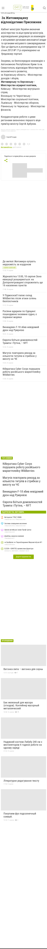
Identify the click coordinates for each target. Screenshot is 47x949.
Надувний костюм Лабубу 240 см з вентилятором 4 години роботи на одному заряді (22, 744)
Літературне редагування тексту (21, 780)
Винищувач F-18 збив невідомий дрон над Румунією (21, 329)
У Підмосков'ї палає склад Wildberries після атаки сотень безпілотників (19, 298)
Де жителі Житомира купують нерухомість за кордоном (19, 263)
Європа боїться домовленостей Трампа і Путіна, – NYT (20, 341)
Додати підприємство (23, 557)
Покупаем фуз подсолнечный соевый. (19, 815)
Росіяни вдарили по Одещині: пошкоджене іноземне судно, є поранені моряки (20, 314)
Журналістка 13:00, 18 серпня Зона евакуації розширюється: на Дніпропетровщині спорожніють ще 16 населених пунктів (23, 281)
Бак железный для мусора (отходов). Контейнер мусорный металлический (21, 705)
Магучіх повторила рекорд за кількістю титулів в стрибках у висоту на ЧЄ (20, 355)
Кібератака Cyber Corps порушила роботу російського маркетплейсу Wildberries (21, 371)
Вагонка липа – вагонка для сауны (23, 669)
